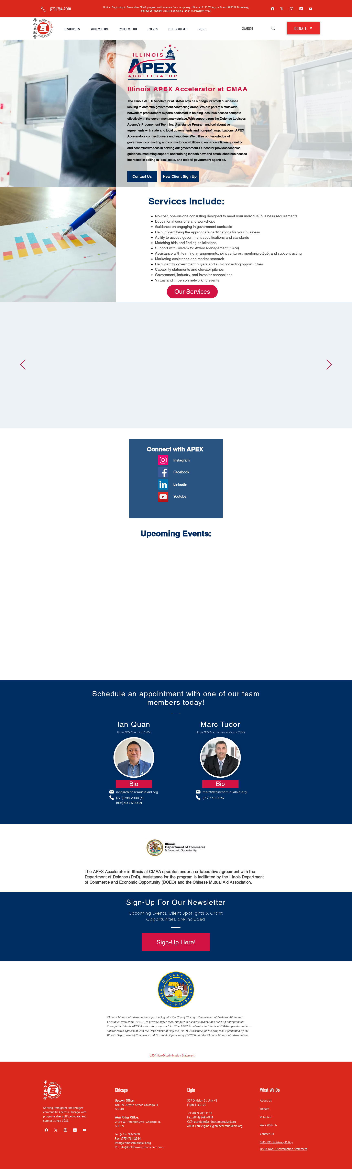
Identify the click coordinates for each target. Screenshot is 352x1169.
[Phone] (111, 797)
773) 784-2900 (128, 798)
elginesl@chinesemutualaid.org (221, 1126)
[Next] (329, 365)
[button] (99, 28)
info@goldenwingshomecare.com (141, 1147)
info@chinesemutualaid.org (133, 1143)
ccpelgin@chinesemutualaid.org (215, 1122)
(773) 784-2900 (130, 1134)
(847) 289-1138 (202, 1113)
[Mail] (111, 792)
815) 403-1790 (127, 803)
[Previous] (22, 365)
